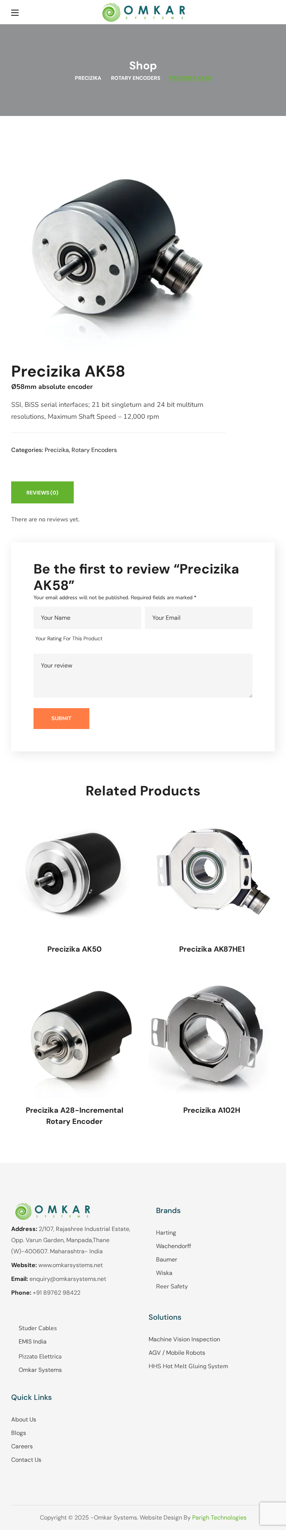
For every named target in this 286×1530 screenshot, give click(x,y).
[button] (272, 12)
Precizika (88, 78)
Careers (22, 1446)
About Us (23, 1419)
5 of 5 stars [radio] (156, 638)
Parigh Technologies (219, 1517)
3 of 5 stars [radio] (135, 638)
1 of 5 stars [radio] (113, 638)
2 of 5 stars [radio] (124, 638)
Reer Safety (172, 1286)
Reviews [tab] (42, 492)
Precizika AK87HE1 (212, 949)
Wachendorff (173, 1246)
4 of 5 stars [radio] (145, 638)
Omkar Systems (40, 1370)
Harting (166, 1233)
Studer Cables (38, 1328)
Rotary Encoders (135, 78)
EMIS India (33, 1341)
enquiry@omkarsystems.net (67, 1279)
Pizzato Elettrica (40, 1357)
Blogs (18, 1433)
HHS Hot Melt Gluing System (188, 1366)
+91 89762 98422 (56, 1293)
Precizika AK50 (74, 949)
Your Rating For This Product (68, 638)
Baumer (166, 1259)
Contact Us (26, 1460)
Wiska (164, 1273)
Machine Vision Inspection (184, 1339)
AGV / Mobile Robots (177, 1353)
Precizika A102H (211, 1110)
